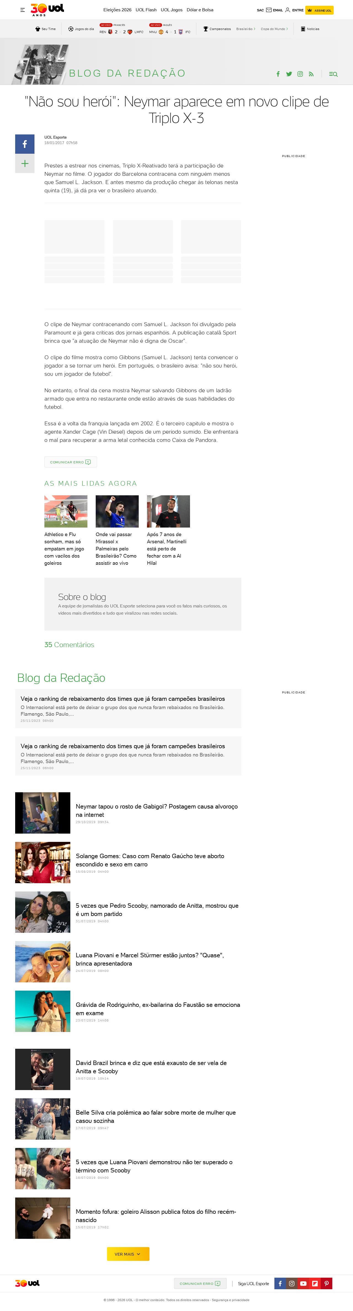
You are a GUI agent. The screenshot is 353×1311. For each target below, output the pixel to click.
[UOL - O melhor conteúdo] (47, 9)
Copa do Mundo (273, 29)
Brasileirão (244, 29)
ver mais (124, 1254)
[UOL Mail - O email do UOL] (274, 10)
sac (260, 10)
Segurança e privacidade (230, 1300)
